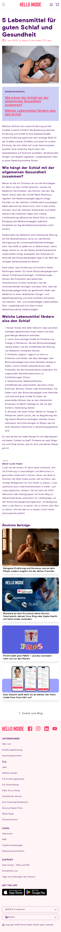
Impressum (7, 833)
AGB (4, 839)
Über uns (6, 744)
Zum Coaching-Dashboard (15, 802)
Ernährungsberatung (12, 750)
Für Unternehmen (10, 784)
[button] (3, 4)
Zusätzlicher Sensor (12, 796)
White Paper (8, 813)
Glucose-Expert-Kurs (12, 808)
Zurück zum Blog (32, 713)
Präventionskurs (10, 819)
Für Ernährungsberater (13, 779)
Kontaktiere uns (10, 870)
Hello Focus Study (11, 790)
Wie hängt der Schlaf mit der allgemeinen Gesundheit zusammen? (27, 101)
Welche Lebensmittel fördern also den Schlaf (30, 112)
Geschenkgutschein (12, 755)
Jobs (4, 767)
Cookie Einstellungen (12, 845)
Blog (4, 761)
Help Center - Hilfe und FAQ (16, 865)
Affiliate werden (9, 773)
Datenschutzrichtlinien (13, 851)
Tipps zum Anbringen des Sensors (18, 876)
